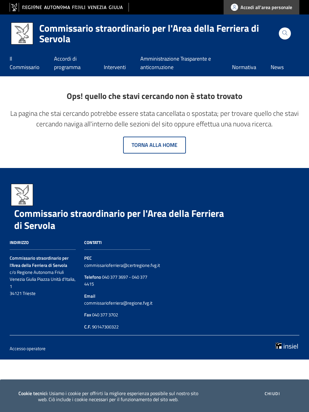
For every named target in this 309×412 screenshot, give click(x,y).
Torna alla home (154, 145)
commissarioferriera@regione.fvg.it (118, 302)
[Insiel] (287, 345)
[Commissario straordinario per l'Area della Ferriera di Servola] (22, 194)
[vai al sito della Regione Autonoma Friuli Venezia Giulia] (69, 7)
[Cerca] (285, 33)
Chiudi (272, 393)
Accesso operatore (28, 348)
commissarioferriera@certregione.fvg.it (122, 265)
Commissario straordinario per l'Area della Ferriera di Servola (119, 219)
